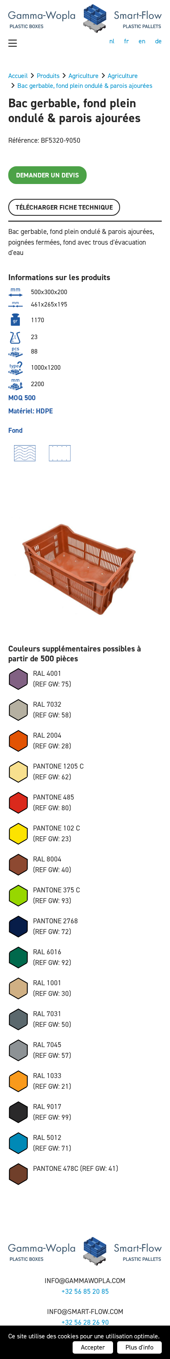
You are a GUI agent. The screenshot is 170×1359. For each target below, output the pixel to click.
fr (126, 41)
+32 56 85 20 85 (85, 1291)
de (158, 41)
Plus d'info (139, 1347)
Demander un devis (47, 175)
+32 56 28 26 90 (85, 1322)
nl (111, 41)
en (142, 41)
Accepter (93, 1347)
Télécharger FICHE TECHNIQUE (64, 207)
